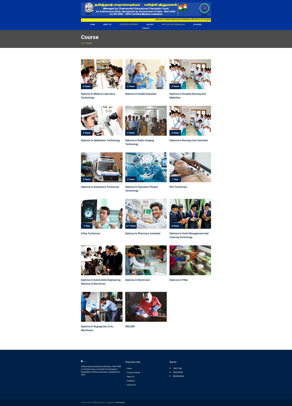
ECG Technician (178, 186)
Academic (197, 24)
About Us (107, 24)
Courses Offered (129, 24)
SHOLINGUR (178, 372)
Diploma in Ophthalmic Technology (100, 140)
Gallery (149, 24)
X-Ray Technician (90, 233)
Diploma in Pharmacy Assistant (142, 233)
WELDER (130, 326)
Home (92, 24)
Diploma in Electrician (137, 280)
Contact (146, 28)
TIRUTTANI (177, 368)
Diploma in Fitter (178, 280)
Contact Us (131, 385)
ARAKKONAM (178, 376)
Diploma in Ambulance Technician (100, 186)
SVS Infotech (120, 402)
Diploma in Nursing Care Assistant (188, 140)
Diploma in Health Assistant (140, 93)
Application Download (173, 24)
